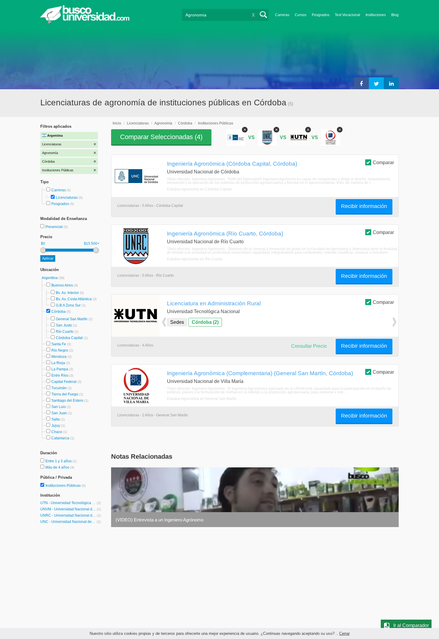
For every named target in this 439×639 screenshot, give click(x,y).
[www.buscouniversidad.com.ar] (84, 22)
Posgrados (320, 15)
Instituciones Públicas (65, 486)
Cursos (300, 15)
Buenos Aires (62, 285)
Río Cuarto (64, 331)
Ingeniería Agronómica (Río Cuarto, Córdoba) (225, 233)
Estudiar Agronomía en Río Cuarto (194, 259)
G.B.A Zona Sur (68, 305)
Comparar (383, 162)
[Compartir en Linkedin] (391, 83)
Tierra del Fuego (64, 394)
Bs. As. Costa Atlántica (74, 299)
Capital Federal (63, 382)
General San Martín (72, 319)
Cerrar (344, 633)
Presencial (54, 227)
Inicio (117, 123)
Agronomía (163, 123)
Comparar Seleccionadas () (161, 137)
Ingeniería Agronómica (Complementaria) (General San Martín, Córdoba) (260, 373)
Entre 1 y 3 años (59, 461)
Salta (55, 419)
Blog (395, 15)
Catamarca (60, 438)
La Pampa (59, 369)
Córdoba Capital (69, 338)
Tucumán (59, 388)
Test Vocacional (347, 15)
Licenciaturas (67, 197)
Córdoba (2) (205, 322)
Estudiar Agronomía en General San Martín (202, 399)
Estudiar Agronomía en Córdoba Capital (199, 189)
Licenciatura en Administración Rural (214, 303)
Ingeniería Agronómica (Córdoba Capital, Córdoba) (232, 163)
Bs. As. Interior (67, 293)
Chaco (56, 432)
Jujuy (55, 426)
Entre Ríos (59, 375)
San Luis (58, 407)
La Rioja (58, 363)
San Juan (59, 413)
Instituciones (376, 15)
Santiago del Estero (67, 400)
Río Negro (59, 350)
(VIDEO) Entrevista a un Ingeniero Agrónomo (159, 519)
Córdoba (58, 312)
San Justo (64, 325)
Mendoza (59, 357)
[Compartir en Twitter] (376, 83)
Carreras (282, 15)
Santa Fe (58, 344)
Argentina (50, 278)
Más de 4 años (57, 467)
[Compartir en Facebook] (361, 83)
